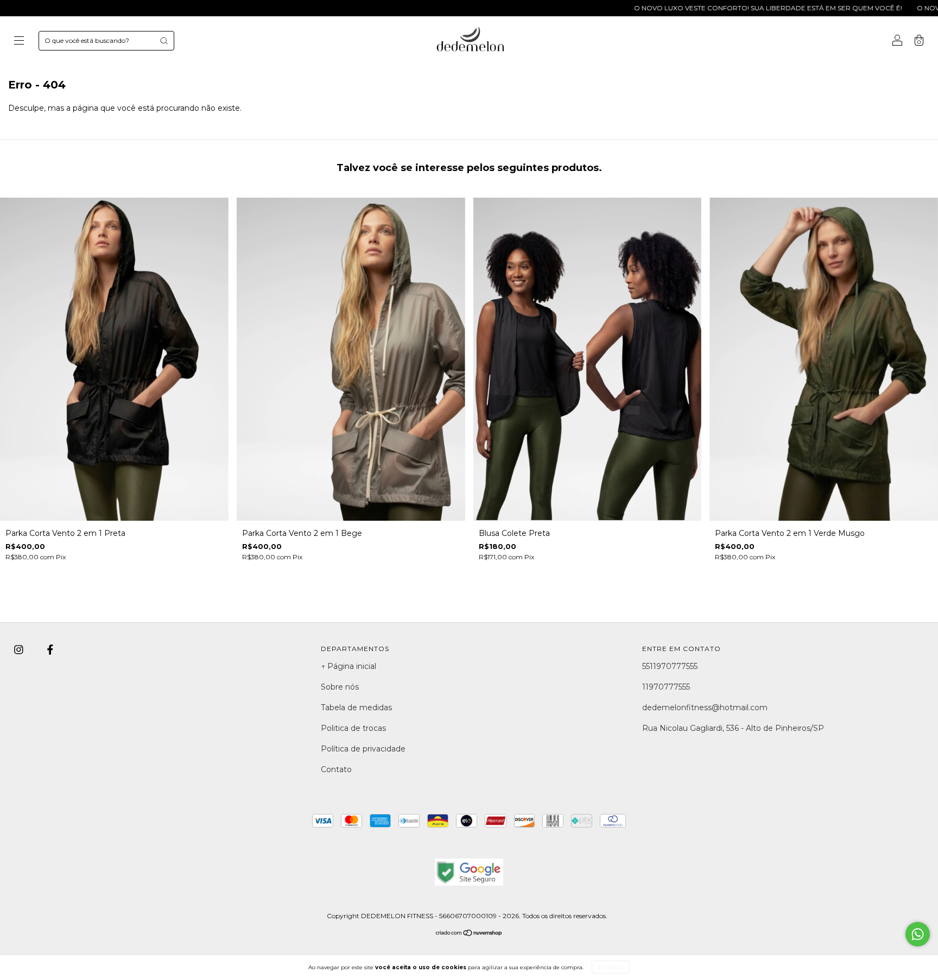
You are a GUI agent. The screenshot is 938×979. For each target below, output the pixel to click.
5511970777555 (670, 666)
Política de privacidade (363, 749)
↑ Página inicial (348, 666)
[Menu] (19, 42)
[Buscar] (164, 40)
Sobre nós (340, 687)
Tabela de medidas (356, 707)
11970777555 (666, 687)
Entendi (611, 967)
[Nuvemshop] (469, 933)
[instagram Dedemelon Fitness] (19, 650)
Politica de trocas (353, 728)
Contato (336, 769)
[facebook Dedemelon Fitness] (50, 650)
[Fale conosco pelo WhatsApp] (917, 934)
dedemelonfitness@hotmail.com (705, 707)
